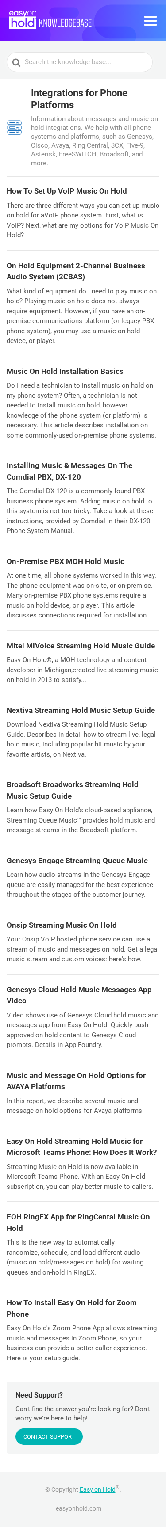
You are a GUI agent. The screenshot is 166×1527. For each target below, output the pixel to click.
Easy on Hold (98, 1489)
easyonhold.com (78, 1508)
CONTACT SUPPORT (49, 1436)
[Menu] (150, 21)
